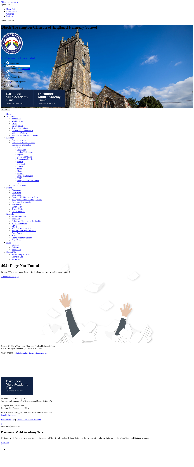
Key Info (10, 214)
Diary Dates (11, 9)
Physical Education (25, 176)
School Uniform (18, 209)
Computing (21, 150)
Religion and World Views (28, 180)
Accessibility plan (19, 216)
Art (18, 147)
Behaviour (16, 219)
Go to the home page (9, 276)
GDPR (14, 226)
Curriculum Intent (19, 185)
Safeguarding (17, 126)
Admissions (16, 119)
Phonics (20, 173)
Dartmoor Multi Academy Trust (25, 197)
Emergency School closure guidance (27, 200)
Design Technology (25, 152)
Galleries (10, 14)
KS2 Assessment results (21, 228)
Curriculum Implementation (23, 142)
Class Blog (16, 192)
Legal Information (8, 415)
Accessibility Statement (21, 254)
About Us (10, 116)
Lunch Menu (17, 207)
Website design (7, 419)
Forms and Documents (21, 202)
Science (20, 183)
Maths (19, 169)
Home (8, 114)
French (20, 161)
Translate (26, 68)
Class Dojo (16, 195)
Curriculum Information (21, 145)
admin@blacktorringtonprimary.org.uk (31, 353)
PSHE (19, 178)
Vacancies (16, 259)
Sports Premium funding (22, 238)
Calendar (15, 245)
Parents (9, 188)
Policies (9, 16)
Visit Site (5, 442)
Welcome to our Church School (25, 135)
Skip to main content (9, 2)
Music (19, 171)
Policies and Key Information (24, 230)
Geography (21, 164)
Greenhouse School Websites (29, 419)
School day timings (20, 128)
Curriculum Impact (19, 140)
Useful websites (18, 211)
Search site (5, 426)
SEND (14, 235)
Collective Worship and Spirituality (26, 221)
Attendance (16, 190)
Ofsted (14, 123)
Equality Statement (19, 223)
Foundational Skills (25, 159)
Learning (10, 138)
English (20, 154)
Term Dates (16, 240)
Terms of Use (17, 257)
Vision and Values (19, 133)
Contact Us (11, 252)
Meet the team (17, 121)
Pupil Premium (18, 233)
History (20, 166)
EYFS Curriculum (24, 157)
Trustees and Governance (22, 130)
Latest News (11, 11)
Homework (16, 204)
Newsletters (16, 250)
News (8, 242)
